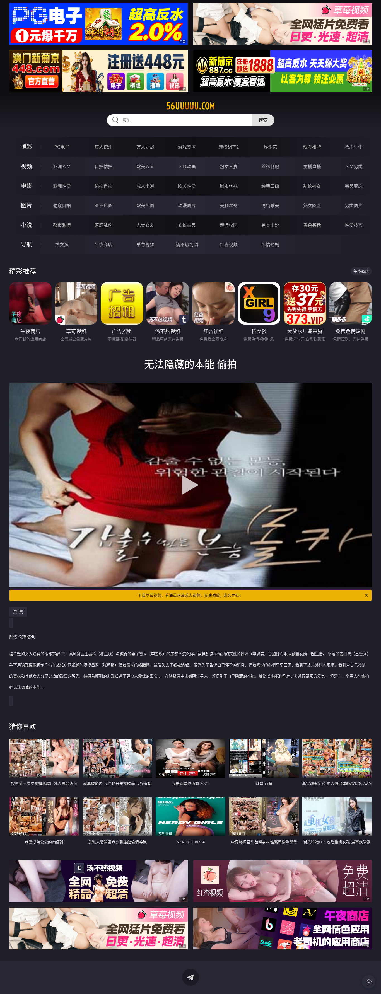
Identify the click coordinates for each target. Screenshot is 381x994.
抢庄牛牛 (354, 147)
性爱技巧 (354, 225)
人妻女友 (145, 225)
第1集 (18, 612)
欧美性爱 (187, 186)
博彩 (26, 147)
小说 (26, 225)
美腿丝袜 (229, 205)
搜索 (263, 120)
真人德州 (103, 147)
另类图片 (354, 205)
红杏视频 (229, 244)
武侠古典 (187, 225)
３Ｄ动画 (187, 166)
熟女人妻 (229, 166)
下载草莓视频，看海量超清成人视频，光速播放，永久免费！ (190, 595)
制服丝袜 (229, 186)
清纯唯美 (270, 205)
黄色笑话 (312, 225)
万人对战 (145, 147)
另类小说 (270, 225)
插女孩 (62, 244)
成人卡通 (145, 186)
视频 (26, 166)
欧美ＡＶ (145, 166)
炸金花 (270, 147)
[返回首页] (368, 981)
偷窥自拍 (62, 205)
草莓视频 (145, 244)
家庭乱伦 (103, 225)
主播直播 (312, 166)
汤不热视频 (187, 244)
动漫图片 (187, 205)
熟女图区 (312, 205)
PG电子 (61, 147)
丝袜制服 (270, 166)
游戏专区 (187, 147)
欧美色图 (145, 205)
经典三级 (270, 186)
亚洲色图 (103, 205)
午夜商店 (103, 244)
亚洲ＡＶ (62, 166)
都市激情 (62, 225)
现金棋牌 (312, 147)
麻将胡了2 (228, 147)
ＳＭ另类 (354, 166)
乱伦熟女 (312, 186)
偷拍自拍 (103, 186)
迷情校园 (229, 225)
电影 (26, 186)
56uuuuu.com (190, 106)
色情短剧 (270, 244)
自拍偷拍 (103, 166)
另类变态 (354, 186)
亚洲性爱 (62, 186)
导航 (26, 244)
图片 (26, 205)
